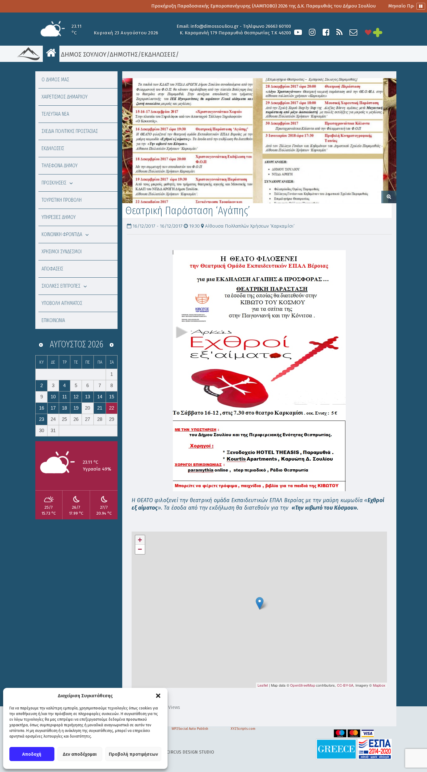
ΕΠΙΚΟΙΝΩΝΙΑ (53, 320)
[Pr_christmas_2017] (259, 140)
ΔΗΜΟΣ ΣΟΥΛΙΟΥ (83, 54)
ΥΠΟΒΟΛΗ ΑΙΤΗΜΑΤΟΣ (62, 303)
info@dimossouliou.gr (215, 26)
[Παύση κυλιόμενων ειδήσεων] (420, 6)
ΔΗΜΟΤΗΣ (124, 54)
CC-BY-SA (345, 685)
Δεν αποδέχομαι (80, 754)
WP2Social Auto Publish (190, 729)
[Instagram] (312, 32)
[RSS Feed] (339, 32)
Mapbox (379, 685)
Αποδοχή (31, 754)
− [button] (140, 549)
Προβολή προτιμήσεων (133, 754)
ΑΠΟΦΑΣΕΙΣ (52, 268)
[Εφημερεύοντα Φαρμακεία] (384, 32)
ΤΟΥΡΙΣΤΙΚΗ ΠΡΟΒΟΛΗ (62, 200)
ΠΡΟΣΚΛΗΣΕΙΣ (54, 182)
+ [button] (140, 540)
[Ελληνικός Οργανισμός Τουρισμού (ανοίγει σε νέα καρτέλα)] (336, 749)
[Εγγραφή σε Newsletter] (353, 32)
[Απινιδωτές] (368, 32)
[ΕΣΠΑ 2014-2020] (375, 749)
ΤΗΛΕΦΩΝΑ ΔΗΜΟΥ (60, 165)
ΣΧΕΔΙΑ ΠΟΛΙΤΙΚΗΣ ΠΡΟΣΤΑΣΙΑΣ (70, 131)
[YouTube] (298, 32)
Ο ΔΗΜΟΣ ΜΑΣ (55, 79)
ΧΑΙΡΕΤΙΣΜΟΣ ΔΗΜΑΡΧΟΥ (65, 96)
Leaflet (263, 685)
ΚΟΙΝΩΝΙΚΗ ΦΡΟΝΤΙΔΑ (62, 234)
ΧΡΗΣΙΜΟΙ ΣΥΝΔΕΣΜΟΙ (62, 251)
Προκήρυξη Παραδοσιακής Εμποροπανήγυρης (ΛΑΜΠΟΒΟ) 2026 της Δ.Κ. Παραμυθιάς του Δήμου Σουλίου (239, 6)
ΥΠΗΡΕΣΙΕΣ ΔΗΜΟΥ (59, 217)
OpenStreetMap (302, 685)
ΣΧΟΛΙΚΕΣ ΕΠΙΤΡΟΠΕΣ (61, 286)
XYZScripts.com (243, 729)
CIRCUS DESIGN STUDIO (190, 752)
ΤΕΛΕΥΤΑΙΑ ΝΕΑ (55, 114)
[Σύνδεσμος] (259, 370)
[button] (158, 696)
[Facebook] (325, 32)
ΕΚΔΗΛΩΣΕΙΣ (158, 54)
